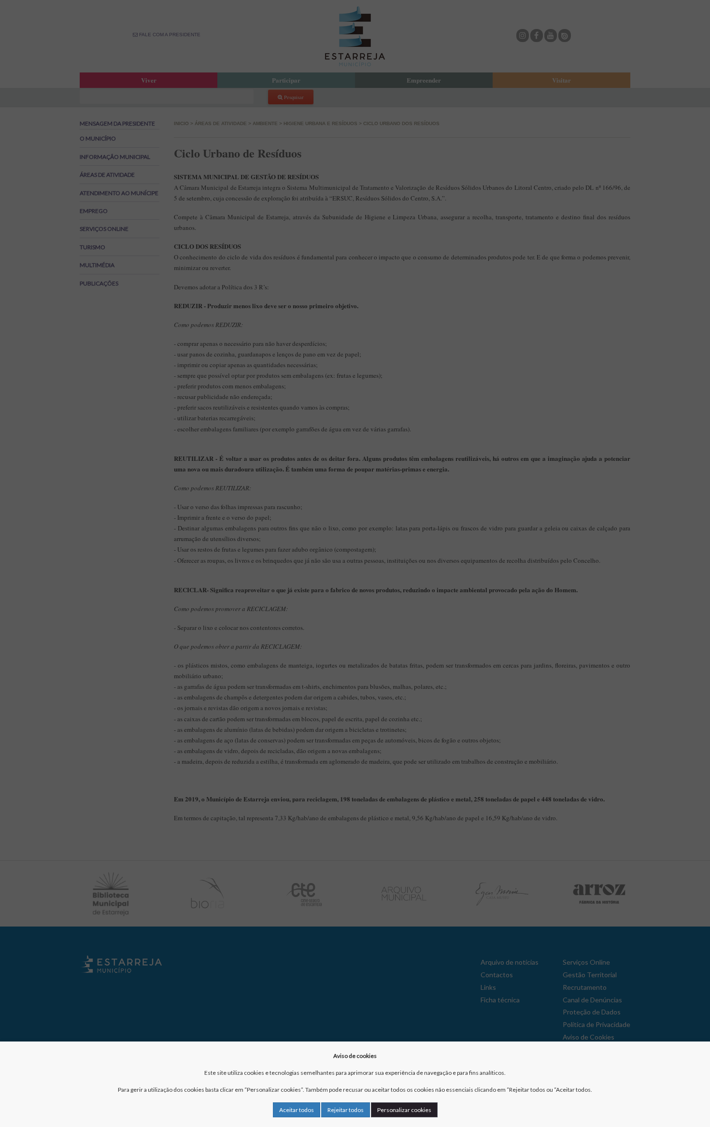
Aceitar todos (296, 1109)
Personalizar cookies (404, 1109)
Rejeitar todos (345, 1109)
